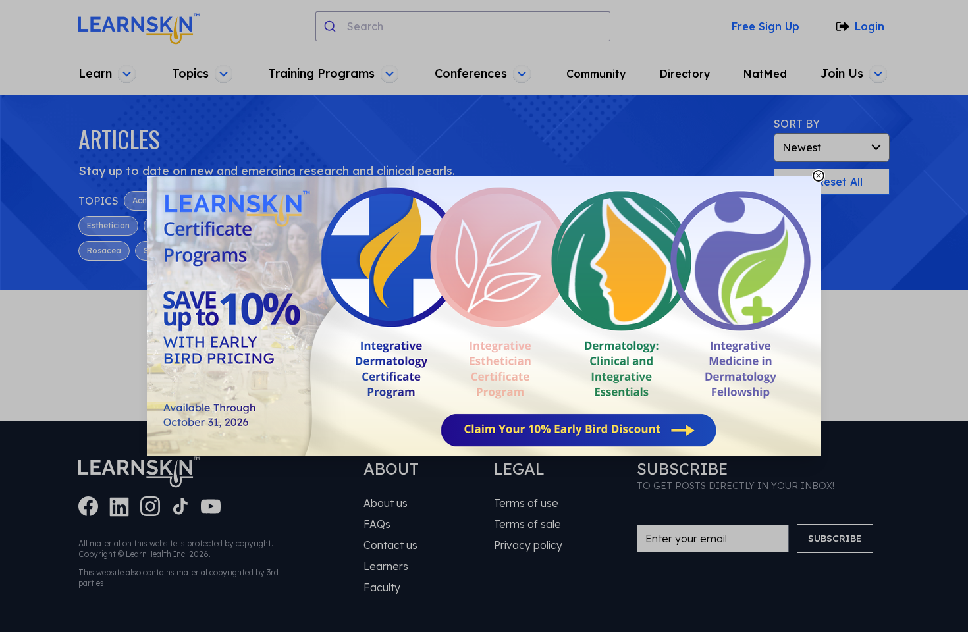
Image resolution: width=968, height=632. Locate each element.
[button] (484, 316)
